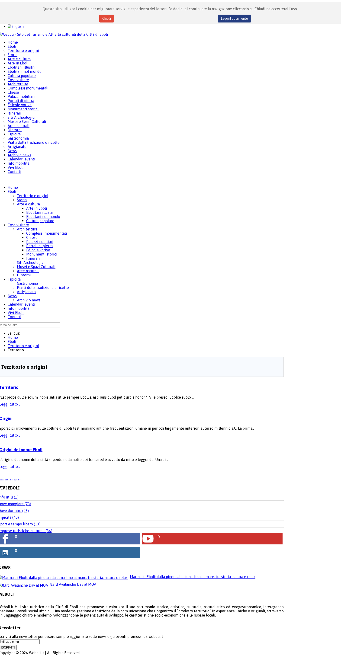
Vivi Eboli (16, 312)
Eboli (12, 191)
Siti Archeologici (31, 262)
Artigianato (26, 292)
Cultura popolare (40, 221)
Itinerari (33, 258)
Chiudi (106, 18)
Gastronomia (27, 283)
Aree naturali (28, 271)
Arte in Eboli (36, 208)
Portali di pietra (39, 246)
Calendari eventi (21, 304)
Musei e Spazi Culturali (36, 267)
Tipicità (14, 279)
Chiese (32, 237)
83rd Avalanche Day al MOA (73, 584)
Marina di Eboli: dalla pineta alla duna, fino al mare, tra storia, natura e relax (192, 577)
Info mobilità (18, 308)
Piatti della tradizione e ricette (43, 287)
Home (13, 187)
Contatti (14, 317)
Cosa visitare (18, 225)
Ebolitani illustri (39, 212)
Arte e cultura (28, 204)
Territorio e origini (32, 196)
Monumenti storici (41, 254)
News (12, 296)
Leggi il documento (234, 18)
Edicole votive (38, 250)
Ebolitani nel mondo (43, 216)
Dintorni (24, 275)
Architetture (27, 229)
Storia (22, 200)
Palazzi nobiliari (39, 242)
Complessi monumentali (46, 233)
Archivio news (28, 300)
